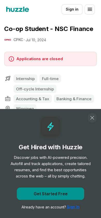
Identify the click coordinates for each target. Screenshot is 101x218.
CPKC (18, 39)
